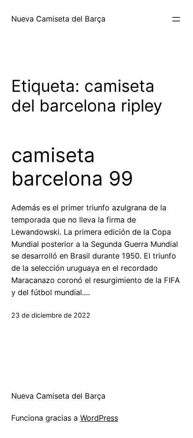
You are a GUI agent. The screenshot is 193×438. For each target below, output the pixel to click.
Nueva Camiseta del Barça (58, 18)
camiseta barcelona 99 (72, 166)
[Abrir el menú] (176, 19)
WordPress (99, 418)
